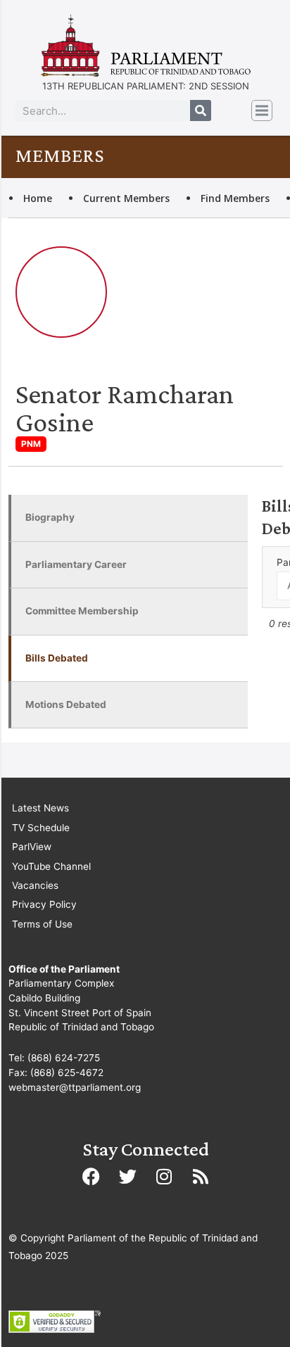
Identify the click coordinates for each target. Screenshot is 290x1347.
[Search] (200, 110)
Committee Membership (82, 610)
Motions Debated (65, 704)
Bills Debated (56, 658)
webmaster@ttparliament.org (74, 1087)
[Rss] (200, 1176)
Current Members (126, 198)
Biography (50, 517)
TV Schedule (41, 827)
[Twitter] (127, 1176)
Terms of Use (42, 924)
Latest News (40, 808)
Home (37, 198)
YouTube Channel (51, 866)
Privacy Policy (44, 904)
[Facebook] (90, 1176)
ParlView (31, 846)
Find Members (235, 198)
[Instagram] (164, 1176)
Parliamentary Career (76, 564)
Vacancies (35, 885)
